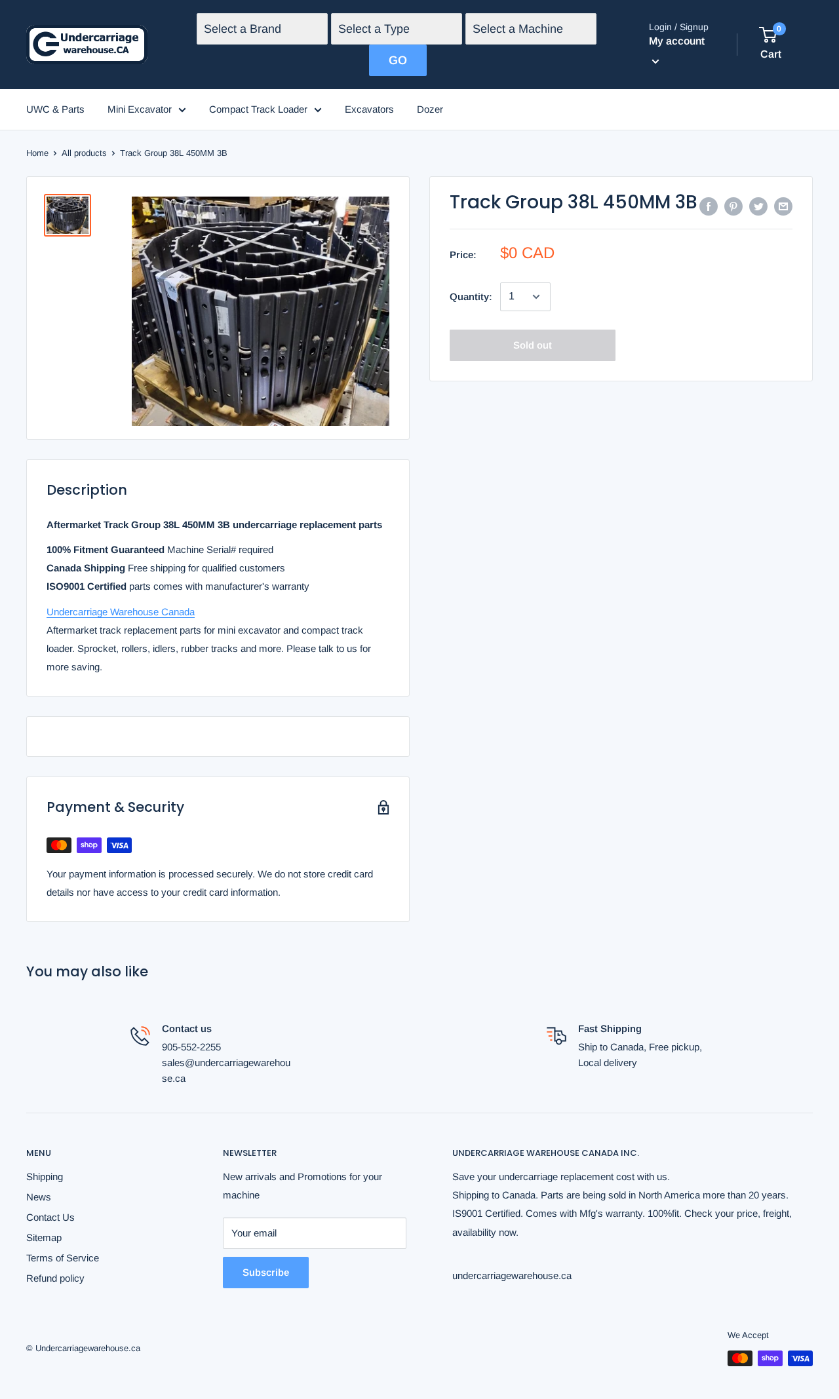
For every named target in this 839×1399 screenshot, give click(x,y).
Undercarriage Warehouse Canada (121, 611)
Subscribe (266, 1272)
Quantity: (471, 296)
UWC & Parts (55, 109)
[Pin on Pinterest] (733, 206)
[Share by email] (783, 206)
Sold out (532, 345)
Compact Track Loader (258, 109)
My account (677, 41)
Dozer (430, 109)
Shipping (44, 1176)
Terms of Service (62, 1257)
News (38, 1196)
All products (84, 153)
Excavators (369, 109)
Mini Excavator (139, 109)
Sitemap (44, 1237)
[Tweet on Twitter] (758, 206)
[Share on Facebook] (708, 206)
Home (37, 153)
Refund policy (55, 1278)
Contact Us (50, 1217)
